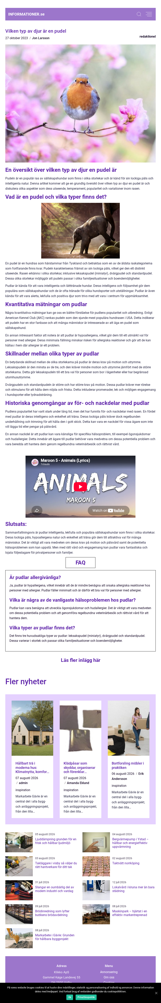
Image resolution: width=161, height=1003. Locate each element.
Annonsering (109, 972)
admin (23, 783)
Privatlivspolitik (86, 997)
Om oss (109, 977)
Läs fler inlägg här (80, 660)
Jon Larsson (40, 38)
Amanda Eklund (78, 783)
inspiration (23, 790)
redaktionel (148, 36)
